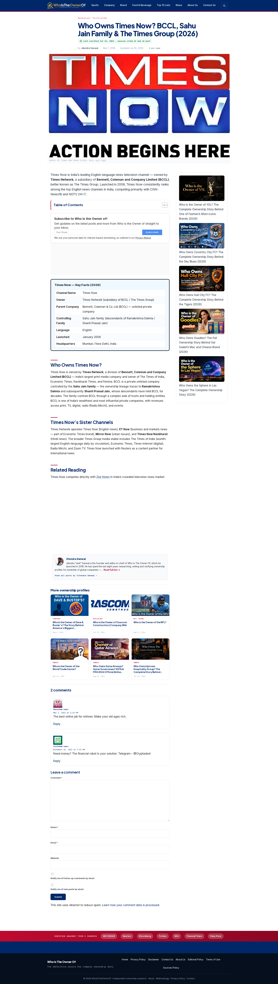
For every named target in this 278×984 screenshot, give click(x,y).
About (151, 978)
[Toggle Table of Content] (163, 205)
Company (109, 5)
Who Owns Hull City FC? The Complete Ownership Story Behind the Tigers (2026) (201, 299)
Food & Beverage (141, 5)
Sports (95, 5)
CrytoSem (57, 746)
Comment (56, 777)
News (179, 5)
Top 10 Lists (163, 5)
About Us (193, 5)
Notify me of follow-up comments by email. (73, 878)
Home (125, 959)
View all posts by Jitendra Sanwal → (76, 575)
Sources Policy (171, 967)
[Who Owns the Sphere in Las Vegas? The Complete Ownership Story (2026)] (201, 369)
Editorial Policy (195, 959)
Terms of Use (213, 959)
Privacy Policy (138, 959)
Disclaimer (153, 959)
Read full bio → (112, 570)
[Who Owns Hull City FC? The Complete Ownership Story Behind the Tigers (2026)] (201, 278)
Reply (56, 724)
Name (54, 827)
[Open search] (224, 5)
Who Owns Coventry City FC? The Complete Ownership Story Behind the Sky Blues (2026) (201, 257)
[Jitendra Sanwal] (59, 561)
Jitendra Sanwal (89, 48)
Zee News (103, 477)
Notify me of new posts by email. (67, 889)
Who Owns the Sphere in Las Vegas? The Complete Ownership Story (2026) (200, 390)
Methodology (162, 978)
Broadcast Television (92, 18)
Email (54, 842)
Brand (123, 5)
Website (55, 858)
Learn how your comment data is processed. (131, 905)
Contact (191, 978)
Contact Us (209, 5)
